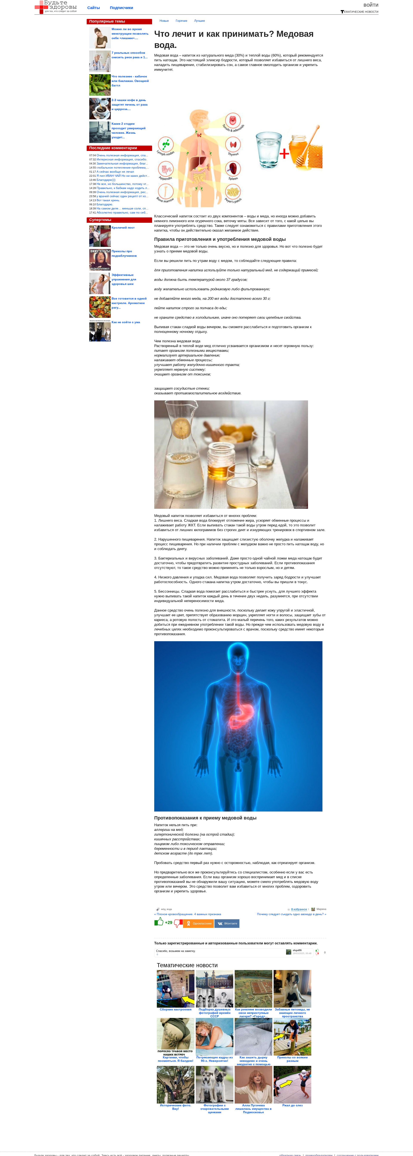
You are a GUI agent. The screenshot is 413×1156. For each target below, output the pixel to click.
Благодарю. (105, 204)
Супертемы (100, 220)
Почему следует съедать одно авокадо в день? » (291, 914)
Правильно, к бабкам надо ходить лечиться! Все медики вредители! (145, 188)
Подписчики (121, 8)
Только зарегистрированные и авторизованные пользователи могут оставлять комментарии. (235, 943)
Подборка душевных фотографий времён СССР (215, 1013)
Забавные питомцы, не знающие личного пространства (292, 1013)
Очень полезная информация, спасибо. (125, 155)
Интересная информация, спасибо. (122, 159)
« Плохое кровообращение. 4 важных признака (187, 914)
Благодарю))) (106, 179)
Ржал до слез (292, 1105)
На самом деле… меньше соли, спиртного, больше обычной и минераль (148, 208)
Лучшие (199, 20)
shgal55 (297, 950)
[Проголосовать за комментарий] (318, 953)
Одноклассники (202, 923)
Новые (164, 20)
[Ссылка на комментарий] (157, 954)
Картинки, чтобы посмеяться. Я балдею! (175, 1059)
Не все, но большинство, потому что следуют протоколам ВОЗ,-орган (146, 184)
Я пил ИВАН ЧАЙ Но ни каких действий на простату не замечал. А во (145, 175)
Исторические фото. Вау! (175, 1107)
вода (169, 909)
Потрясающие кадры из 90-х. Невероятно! (214, 1059)
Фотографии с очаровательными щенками (214, 1109)
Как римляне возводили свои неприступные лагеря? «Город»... (253, 1013)
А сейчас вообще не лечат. (115, 171)
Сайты (93, 8)
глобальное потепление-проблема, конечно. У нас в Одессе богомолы (147, 167)
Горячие (181, 20)
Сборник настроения (175, 1009)
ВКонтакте (230, 923)
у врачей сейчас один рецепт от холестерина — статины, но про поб (145, 196)
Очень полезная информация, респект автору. (130, 192)
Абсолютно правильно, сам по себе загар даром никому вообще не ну (147, 212)
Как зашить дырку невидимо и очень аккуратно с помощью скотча (253, 1062)
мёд (163, 909)
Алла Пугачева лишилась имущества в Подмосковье (253, 1109)
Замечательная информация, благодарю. (126, 163)
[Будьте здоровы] (55, 13)
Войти (371, 5)
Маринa (321, 909)
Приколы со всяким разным (292, 1059)
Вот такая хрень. (108, 200)
